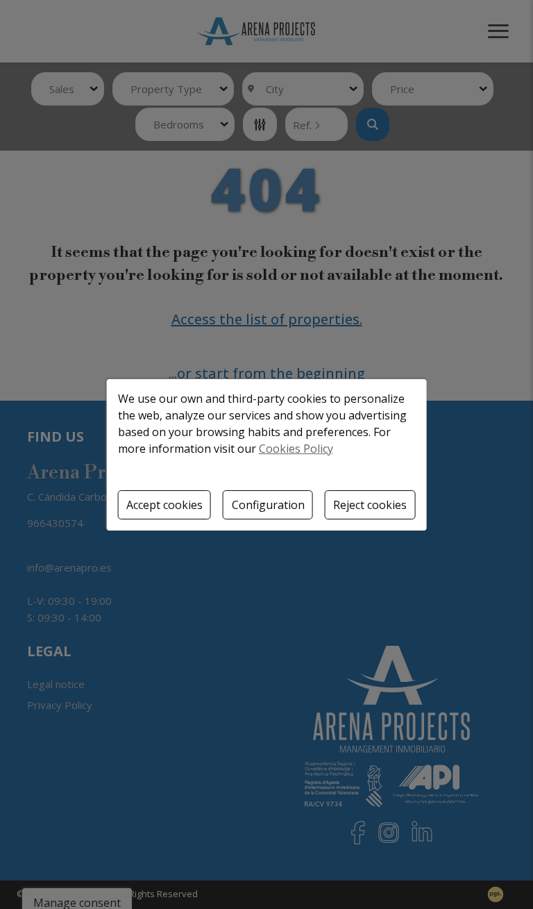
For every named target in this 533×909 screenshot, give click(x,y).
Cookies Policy (296, 448)
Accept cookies (164, 504)
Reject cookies (370, 504)
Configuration (268, 504)
